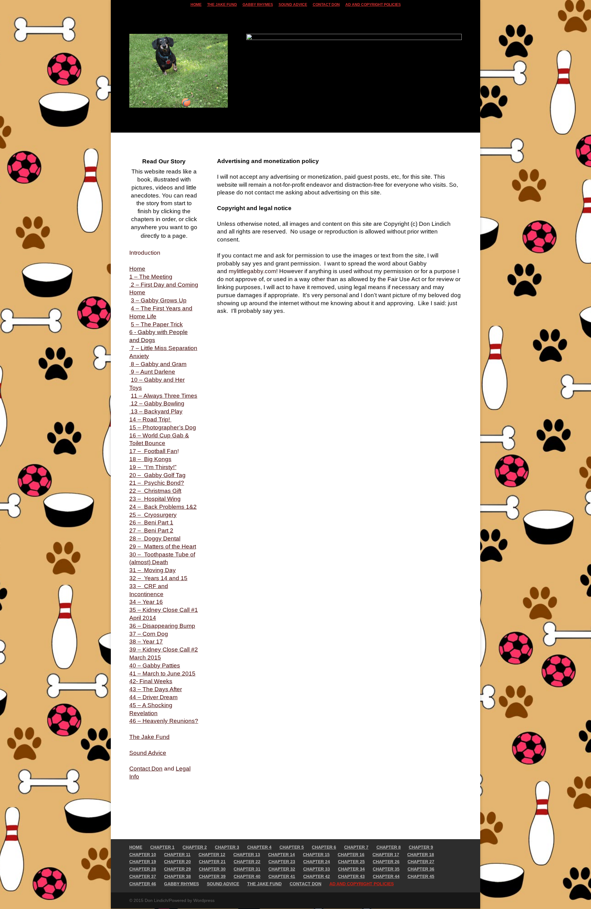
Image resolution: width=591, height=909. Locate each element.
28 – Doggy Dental (154, 538)
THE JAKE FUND (222, 5)
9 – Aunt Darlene (152, 372)
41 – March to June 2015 (162, 673)
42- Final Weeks (150, 681)
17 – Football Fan (153, 451)
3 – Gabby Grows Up (159, 300)
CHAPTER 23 (281, 861)
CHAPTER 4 (259, 847)
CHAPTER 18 (420, 854)
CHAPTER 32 (281, 869)
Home (137, 268)
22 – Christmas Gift (155, 491)
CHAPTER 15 (316, 854)
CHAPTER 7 (356, 847)
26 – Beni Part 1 (151, 522)
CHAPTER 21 (212, 861)
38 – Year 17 (146, 641)
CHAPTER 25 (351, 861)
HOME (196, 5)
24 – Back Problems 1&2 (163, 507)
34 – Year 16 (146, 602)
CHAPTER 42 (316, 876)
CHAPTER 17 (385, 854)
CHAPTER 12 (212, 854)
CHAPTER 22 (247, 861)
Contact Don (146, 768)
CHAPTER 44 (386, 876)
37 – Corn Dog (148, 634)
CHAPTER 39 (212, 876)
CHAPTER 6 (324, 847)
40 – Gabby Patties (154, 665)
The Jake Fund (149, 737)
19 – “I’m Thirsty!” (152, 467)
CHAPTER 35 (386, 869)
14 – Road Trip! (150, 419)
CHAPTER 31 (247, 869)
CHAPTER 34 (351, 869)
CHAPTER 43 (351, 876)
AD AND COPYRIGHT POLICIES (373, 5)
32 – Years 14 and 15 (158, 578)
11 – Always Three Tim (161, 396)
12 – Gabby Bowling (156, 403)
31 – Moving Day (152, 570)
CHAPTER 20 (177, 861)
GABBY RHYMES (258, 5)
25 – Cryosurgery (153, 515)
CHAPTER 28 (142, 869)
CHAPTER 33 (316, 869)
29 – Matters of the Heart (162, 546)
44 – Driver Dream (153, 697)
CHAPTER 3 (227, 847)
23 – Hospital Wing (155, 499)
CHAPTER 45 (421, 876)
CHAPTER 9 (421, 847)
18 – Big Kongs (150, 459)
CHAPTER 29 (177, 869)
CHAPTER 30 (212, 869)
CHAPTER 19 (142, 861)
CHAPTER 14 (281, 854)
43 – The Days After (155, 689)
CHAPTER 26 (386, 861)
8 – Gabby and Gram (158, 364)
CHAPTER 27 (421, 861)
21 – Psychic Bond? (156, 483)
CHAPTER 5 (291, 847)
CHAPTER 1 (162, 847)
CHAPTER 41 (281, 876)
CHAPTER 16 (351, 854)
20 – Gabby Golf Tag (157, 475)
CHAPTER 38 (177, 876)
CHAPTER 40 (247, 876)
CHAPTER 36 (421, 869)
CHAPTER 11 (177, 854)
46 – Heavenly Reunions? (163, 721)
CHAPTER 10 (142, 854)
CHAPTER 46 (142, 883)
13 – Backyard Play (156, 411)
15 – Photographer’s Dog (162, 427)
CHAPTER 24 (316, 861)
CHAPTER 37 (142, 876)
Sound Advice (147, 753)
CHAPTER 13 (246, 854)
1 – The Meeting (150, 276)
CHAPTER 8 (388, 847)
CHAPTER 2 (195, 847)
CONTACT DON (326, 5)
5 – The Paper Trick (157, 324)
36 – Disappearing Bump (162, 626)
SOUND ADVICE (293, 5)
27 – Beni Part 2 (151, 530)
